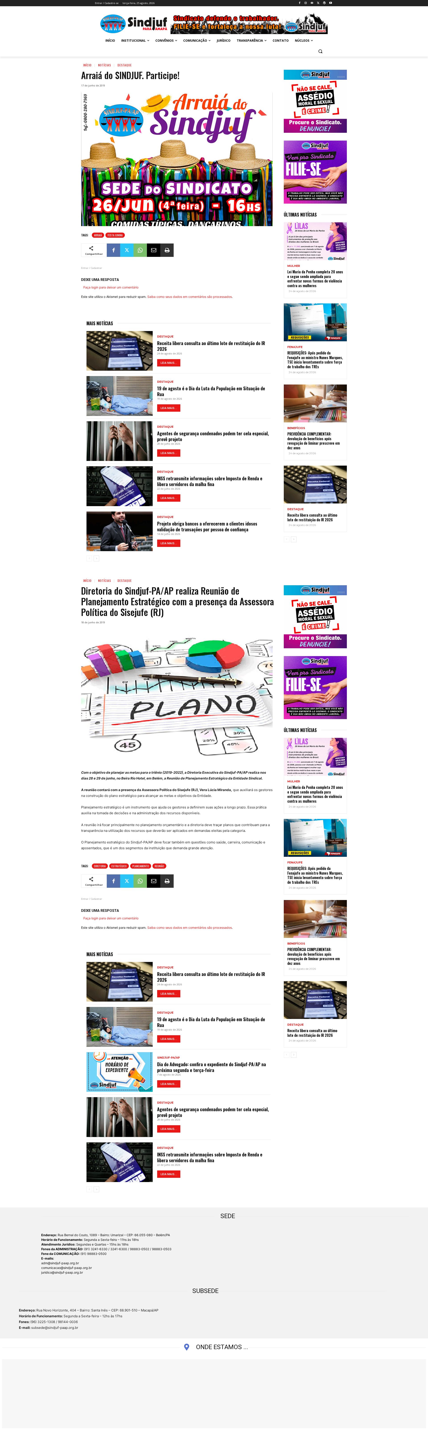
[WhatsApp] (140, 250)
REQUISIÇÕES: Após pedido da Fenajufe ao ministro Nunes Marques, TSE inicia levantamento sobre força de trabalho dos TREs (315, 359)
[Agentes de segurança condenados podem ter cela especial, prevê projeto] (119, 441)
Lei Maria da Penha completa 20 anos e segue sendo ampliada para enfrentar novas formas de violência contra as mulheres (315, 278)
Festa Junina (115, 235)
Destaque (124, 65)
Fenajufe (294, 347)
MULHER (293, 266)
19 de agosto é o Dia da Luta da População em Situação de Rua (211, 391)
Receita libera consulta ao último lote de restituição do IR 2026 (211, 346)
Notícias (104, 65)
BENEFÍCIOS (296, 428)
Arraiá (98, 235)
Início (87, 65)
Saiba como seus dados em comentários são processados (189, 297)
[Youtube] (330, 3)
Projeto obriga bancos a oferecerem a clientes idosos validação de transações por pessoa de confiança (207, 526)
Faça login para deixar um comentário (110, 287)
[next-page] (96, 558)
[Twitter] (318, 3)
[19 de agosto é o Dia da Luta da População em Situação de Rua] (119, 396)
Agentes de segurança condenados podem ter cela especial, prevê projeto (213, 436)
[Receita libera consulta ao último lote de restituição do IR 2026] (119, 351)
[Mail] (312, 3)
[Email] (153, 250)
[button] (320, 51)
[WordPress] (324, 3)
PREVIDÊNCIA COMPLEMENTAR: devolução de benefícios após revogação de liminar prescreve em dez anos (313, 440)
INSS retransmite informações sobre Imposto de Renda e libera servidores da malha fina (209, 481)
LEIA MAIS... (168, 362)
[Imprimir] (167, 250)
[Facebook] (299, 3)
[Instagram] (305, 3)
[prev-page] (89, 558)
